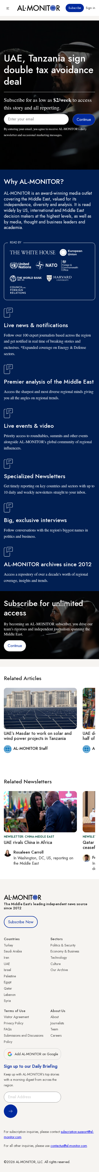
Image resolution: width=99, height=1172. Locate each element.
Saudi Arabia (13, 951)
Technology (58, 957)
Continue (15, 645)
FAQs (8, 1029)
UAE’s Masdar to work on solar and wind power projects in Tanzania (38, 736)
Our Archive (59, 969)
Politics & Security (62, 945)
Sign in (90, 8)
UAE (7, 963)
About (54, 1016)
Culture (55, 963)
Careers (56, 1035)
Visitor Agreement (16, 1016)
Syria (7, 1000)
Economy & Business (64, 951)
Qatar (8, 988)
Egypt (7, 982)
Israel (7, 969)
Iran (6, 957)
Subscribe (74, 8)
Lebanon (10, 994)
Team (54, 1029)
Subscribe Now (20, 922)
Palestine (10, 976)
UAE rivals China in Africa (28, 842)
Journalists (57, 1023)
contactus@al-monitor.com (68, 1145)
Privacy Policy (13, 1023)
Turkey (8, 945)
